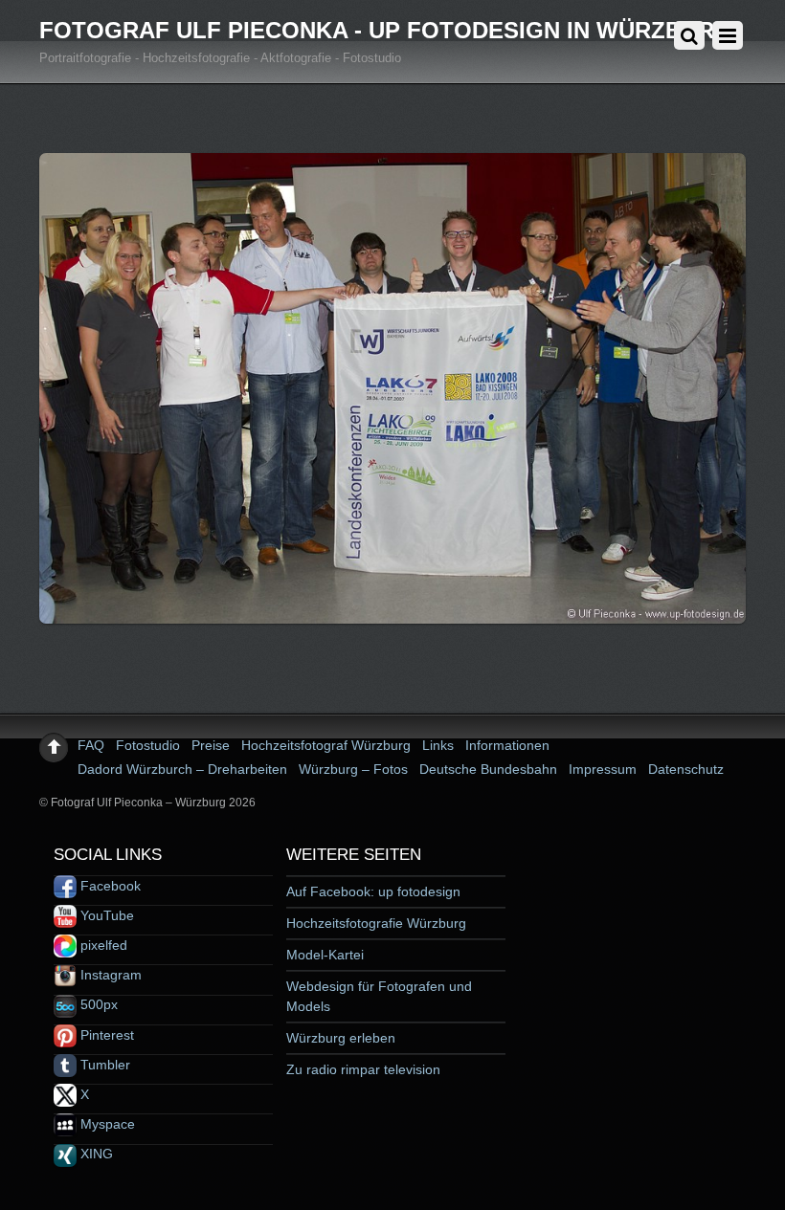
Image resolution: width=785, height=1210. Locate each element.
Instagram (109, 974)
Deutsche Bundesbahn (488, 769)
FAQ (91, 745)
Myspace (106, 1124)
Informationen (507, 745)
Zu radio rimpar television (363, 1069)
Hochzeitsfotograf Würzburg (326, 745)
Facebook (109, 885)
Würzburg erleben (340, 1037)
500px (97, 1004)
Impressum (603, 769)
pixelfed (102, 945)
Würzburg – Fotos (353, 769)
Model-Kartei (325, 954)
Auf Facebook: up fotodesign (373, 891)
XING (95, 1153)
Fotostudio (148, 745)
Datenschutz (686, 769)
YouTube (105, 915)
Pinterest (105, 1035)
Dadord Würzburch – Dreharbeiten (182, 769)
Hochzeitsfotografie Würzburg (376, 923)
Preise (210, 745)
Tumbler (103, 1064)
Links (438, 745)
